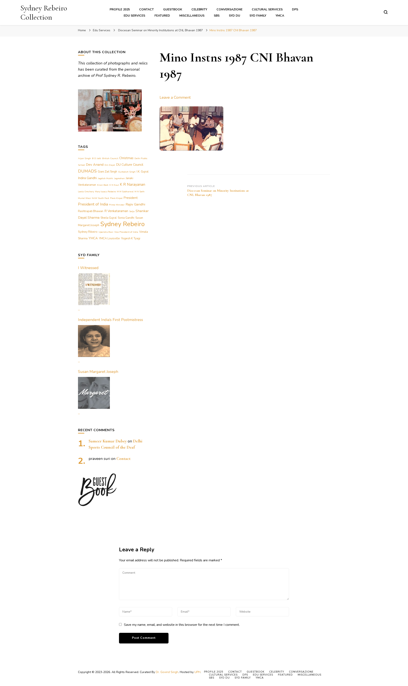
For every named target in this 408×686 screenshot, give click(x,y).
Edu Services (134, 16)
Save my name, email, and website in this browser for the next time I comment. (182, 624)
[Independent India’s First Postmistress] (94, 341)
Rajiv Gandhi (135, 204)
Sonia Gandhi (126, 218)
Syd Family (257, 16)
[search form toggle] (386, 12)
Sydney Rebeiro (122, 224)
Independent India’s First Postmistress (110, 319)
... (79, 309)
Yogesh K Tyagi (130, 238)
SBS (217, 16)
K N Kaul (114, 185)
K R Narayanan (132, 184)
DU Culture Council (129, 165)
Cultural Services (267, 9)
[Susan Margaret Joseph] (94, 393)
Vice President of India (126, 232)
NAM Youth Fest (100, 198)
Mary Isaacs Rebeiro (105, 191)
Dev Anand (94, 164)
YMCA (280, 16)
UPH (197, 672)
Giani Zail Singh (107, 172)
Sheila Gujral (109, 218)
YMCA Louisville (109, 238)
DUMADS (87, 171)
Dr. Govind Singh (167, 672)
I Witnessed (88, 267)
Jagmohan (119, 178)
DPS (295, 9)
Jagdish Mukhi (105, 178)
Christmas (126, 158)
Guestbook (172, 9)
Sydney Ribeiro (88, 232)
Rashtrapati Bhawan (90, 211)
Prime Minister (117, 204)
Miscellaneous (191, 16)
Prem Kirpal (116, 198)
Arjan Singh (84, 158)
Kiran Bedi (102, 185)
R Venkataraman (116, 211)
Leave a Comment (175, 97)
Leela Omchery (86, 191)
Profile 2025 (120, 9)
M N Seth (139, 191)
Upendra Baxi (106, 232)
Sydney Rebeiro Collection (43, 12)
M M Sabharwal (125, 191)
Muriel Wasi (84, 198)
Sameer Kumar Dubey (108, 441)
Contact (146, 9)
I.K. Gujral (143, 172)
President (130, 198)
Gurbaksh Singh (127, 171)
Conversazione (229, 9)
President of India (93, 204)
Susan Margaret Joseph (98, 371)
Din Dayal (110, 165)
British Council (110, 158)
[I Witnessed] (94, 289)
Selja (132, 211)
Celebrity (199, 9)
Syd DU (234, 16)
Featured (162, 16)
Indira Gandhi (87, 178)
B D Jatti (96, 158)
